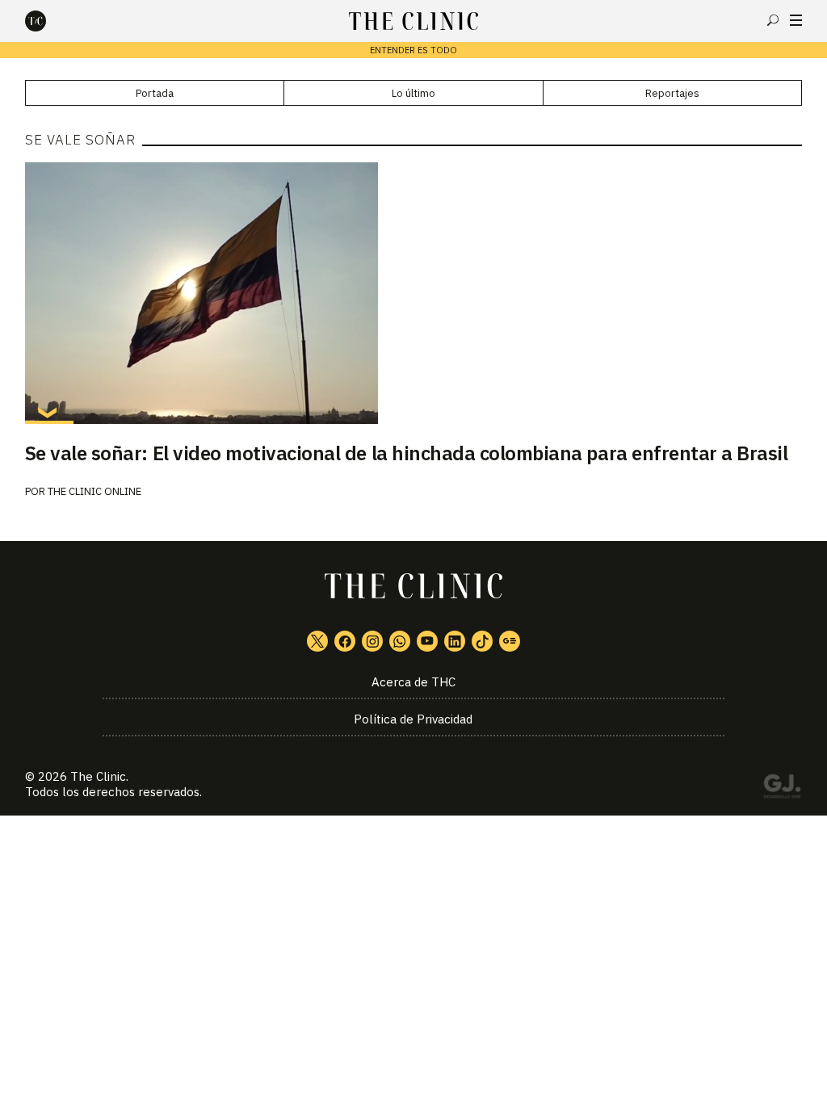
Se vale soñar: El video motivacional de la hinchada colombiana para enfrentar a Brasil (406, 453)
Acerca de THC (413, 682)
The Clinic (98, 776)
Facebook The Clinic (344, 641)
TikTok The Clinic (482, 641)
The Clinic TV (427, 641)
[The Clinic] (49, 20)
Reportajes (672, 93)
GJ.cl (782, 789)
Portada (155, 93)
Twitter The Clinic (317, 641)
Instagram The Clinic (372, 641)
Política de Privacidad (413, 719)
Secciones (796, 20)
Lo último (413, 93)
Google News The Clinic (509, 641)
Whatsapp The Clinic (399, 641)
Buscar (773, 20)
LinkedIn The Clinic (454, 641)
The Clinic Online (94, 491)
